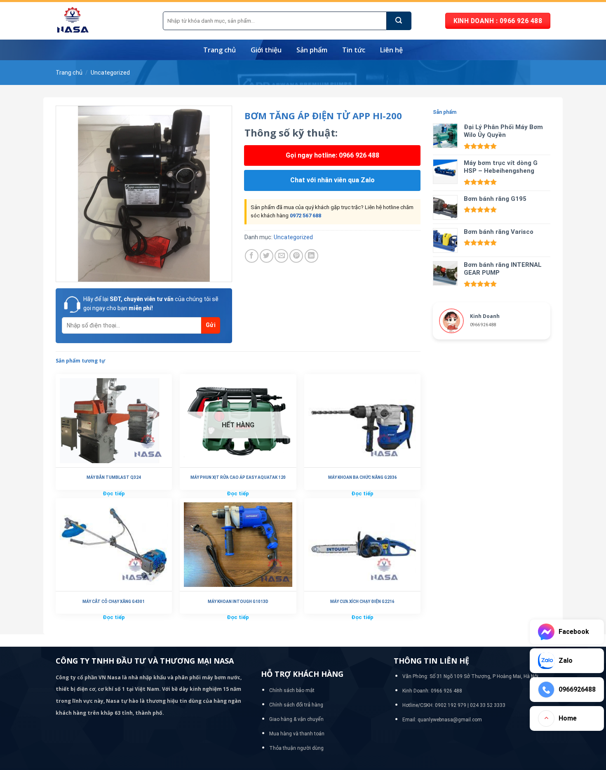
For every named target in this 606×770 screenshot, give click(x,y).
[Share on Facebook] (251, 256)
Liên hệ (391, 49)
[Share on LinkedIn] (311, 256)
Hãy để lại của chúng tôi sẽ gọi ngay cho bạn (150, 303)
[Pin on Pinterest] (296, 256)
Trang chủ (219, 49)
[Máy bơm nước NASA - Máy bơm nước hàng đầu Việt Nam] (103, 21)
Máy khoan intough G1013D (238, 601)
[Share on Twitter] (266, 256)
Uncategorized (110, 72)
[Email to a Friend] (281, 256)
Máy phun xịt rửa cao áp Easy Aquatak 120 (238, 477)
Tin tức (353, 49)
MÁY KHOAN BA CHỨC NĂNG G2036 (362, 477)
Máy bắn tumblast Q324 (114, 477)
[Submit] (399, 21)
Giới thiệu (266, 49)
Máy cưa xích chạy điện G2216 (362, 601)
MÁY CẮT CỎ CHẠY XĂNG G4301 (113, 601)
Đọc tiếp (114, 493)
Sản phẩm (311, 49)
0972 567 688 (305, 215)
